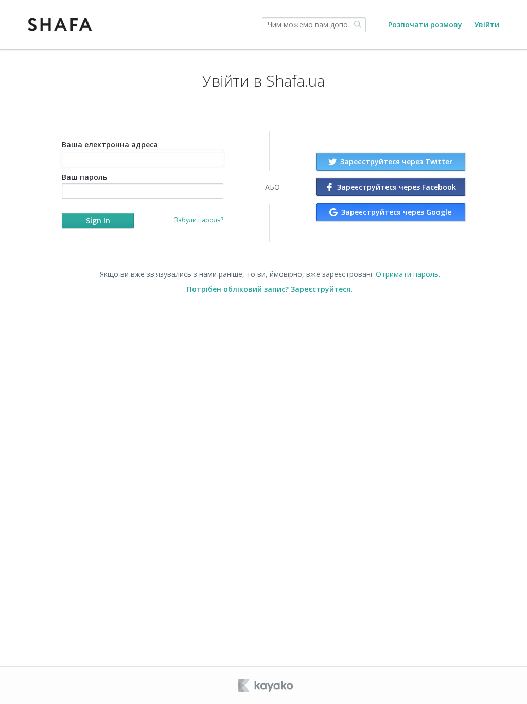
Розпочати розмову (425, 24)
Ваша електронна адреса (110, 144)
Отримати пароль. (408, 274)
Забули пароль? (198, 219)
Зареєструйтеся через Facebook (395, 187)
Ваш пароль (84, 177)
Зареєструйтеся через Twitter (395, 161)
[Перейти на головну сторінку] (60, 25)
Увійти (486, 24)
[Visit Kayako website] (266, 685)
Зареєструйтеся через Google (395, 212)
